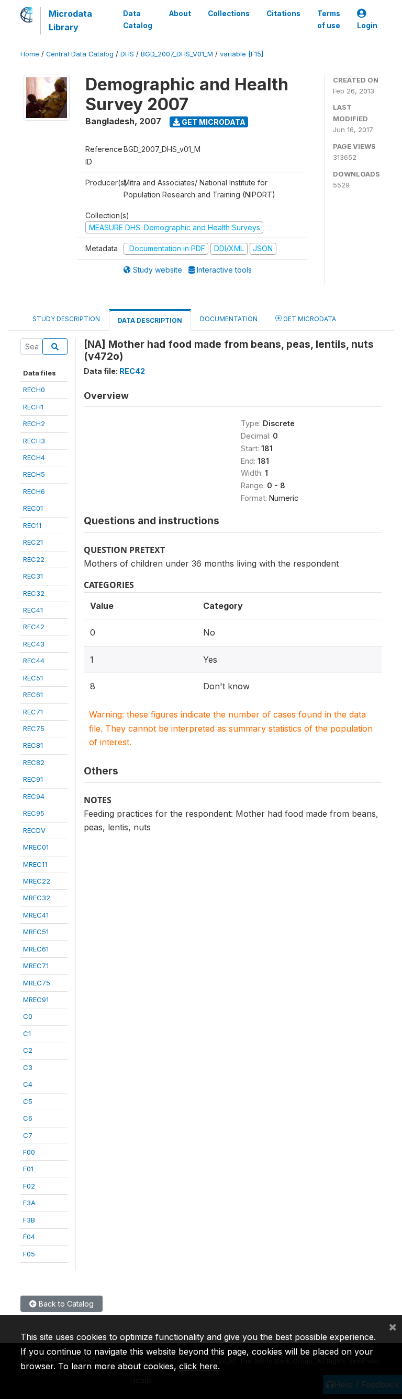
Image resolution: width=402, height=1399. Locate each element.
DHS (127, 54)
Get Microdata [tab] (309, 319)
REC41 (33, 610)
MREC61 (36, 949)
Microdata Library (70, 20)
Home (29, 54)
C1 (27, 1033)
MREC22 (36, 881)
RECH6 (34, 491)
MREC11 (35, 864)
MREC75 (36, 983)
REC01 (33, 508)
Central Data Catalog (80, 54)
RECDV (34, 830)
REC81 (33, 745)
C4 (27, 1084)
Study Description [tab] (66, 319)
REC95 (33, 813)
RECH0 (34, 389)
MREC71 (36, 965)
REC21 (33, 542)
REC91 (33, 779)
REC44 (33, 660)
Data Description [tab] (150, 320)
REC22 (33, 559)
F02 (29, 1186)
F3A (29, 1202)
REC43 (33, 644)
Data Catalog (137, 19)
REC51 (33, 678)
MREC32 (36, 898)
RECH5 (34, 474)
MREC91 (36, 999)
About (180, 13)
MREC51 (36, 931)
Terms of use (328, 19)
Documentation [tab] (229, 319)
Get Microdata (212, 121)
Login (367, 25)
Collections (229, 13)
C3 (27, 1067)
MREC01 (36, 847)
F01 (28, 1169)
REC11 (32, 525)
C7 (27, 1135)
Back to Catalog (65, 1303)
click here (198, 1366)
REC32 (33, 593)
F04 (29, 1236)
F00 (29, 1152)
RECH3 (34, 441)
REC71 (33, 712)
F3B (29, 1220)
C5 (27, 1101)
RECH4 (34, 457)
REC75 (33, 728)
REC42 (33, 626)
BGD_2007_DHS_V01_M (177, 54)
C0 (27, 1016)
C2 (27, 1050)
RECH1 (33, 407)
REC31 (33, 576)
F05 (29, 1254)
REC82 (33, 762)
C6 (27, 1118)
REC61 (33, 694)
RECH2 (34, 423)
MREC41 (36, 915)
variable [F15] (241, 54)
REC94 (33, 796)
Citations (283, 13)
